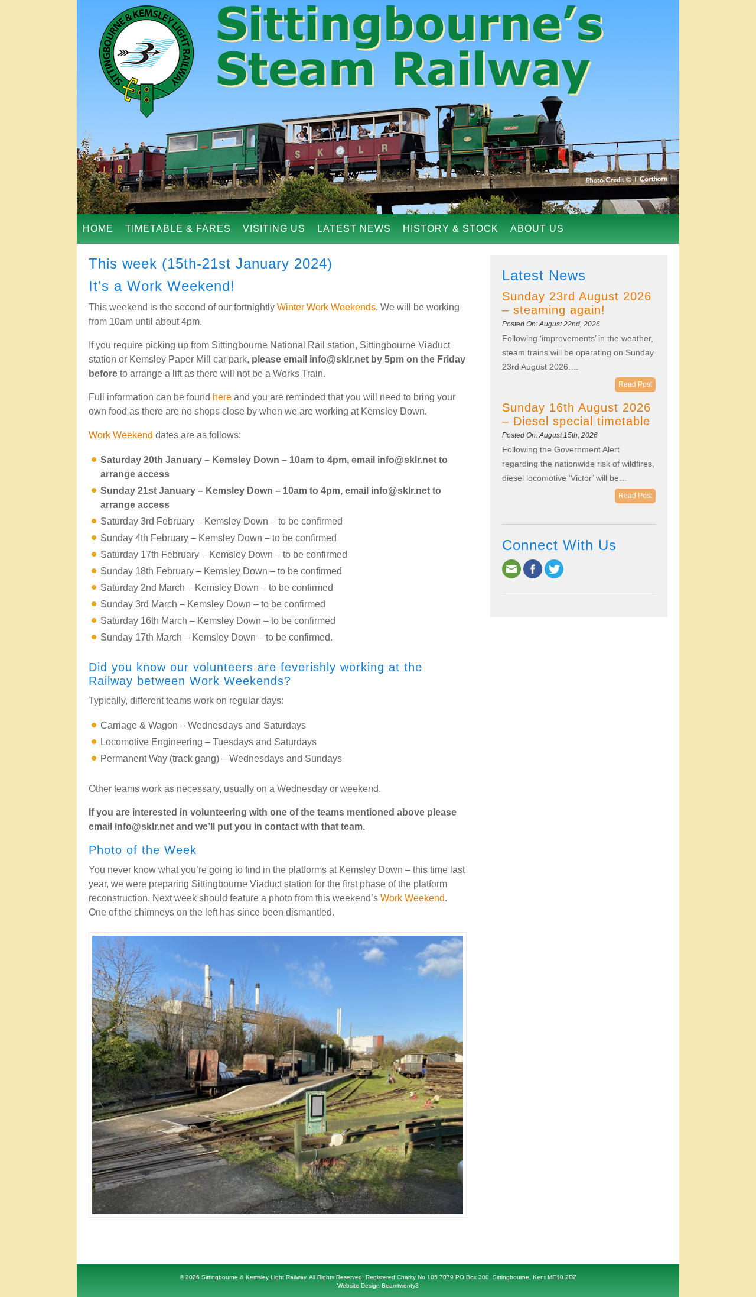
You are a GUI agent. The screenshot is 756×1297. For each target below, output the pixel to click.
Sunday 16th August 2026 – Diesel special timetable (576, 414)
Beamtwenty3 (400, 1285)
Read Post (635, 384)
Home (98, 229)
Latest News (354, 229)
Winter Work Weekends (326, 307)
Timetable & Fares (178, 229)
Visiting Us (274, 229)
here (222, 397)
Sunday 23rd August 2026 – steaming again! (576, 303)
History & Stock (450, 229)
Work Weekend (121, 435)
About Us (537, 229)
